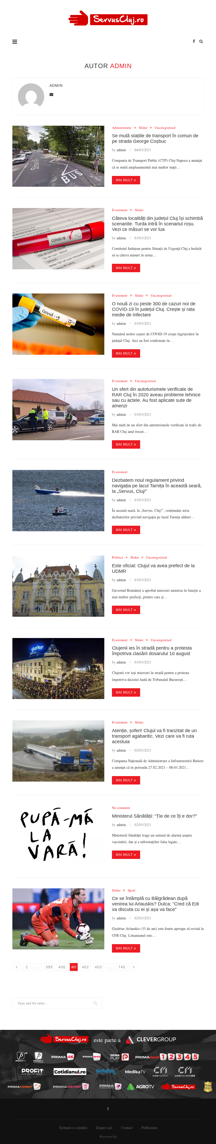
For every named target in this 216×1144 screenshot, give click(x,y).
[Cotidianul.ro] (69, 1071)
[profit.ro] (32, 1072)
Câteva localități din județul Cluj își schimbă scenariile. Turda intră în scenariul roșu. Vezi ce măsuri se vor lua (157, 224)
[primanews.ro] (92, 1057)
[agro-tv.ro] (140, 1086)
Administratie (121, 128)
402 (85, 967)
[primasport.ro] (167, 1057)
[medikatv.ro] (135, 1071)
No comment (121, 808)
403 (98, 967)
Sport (131, 890)
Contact (126, 1127)
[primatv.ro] (21, 1056)
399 (49, 967)
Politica (117, 557)
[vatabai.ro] (208, 1086)
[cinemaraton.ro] (160, 1072)
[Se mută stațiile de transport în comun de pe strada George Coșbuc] (58, 156)
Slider (143, 128)
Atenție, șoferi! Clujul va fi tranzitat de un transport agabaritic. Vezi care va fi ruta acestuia (154, 736)
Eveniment (119, 210)
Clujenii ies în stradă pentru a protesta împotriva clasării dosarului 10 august (152, 650)
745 (121, 967)
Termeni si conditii (73, 1127)
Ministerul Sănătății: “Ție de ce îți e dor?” (154, 816)
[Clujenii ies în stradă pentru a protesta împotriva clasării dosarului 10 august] (58, 668)
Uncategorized (165, 128)
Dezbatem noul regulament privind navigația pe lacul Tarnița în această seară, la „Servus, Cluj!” (157, 486)
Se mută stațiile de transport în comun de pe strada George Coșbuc (155, 138)
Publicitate (149, 1127)
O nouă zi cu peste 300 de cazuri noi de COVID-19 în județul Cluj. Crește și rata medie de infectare (153, 309)
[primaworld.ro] (110, 1086)
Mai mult (124, 180)
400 (62, 967)
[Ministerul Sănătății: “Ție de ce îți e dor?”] (58, 836)
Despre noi (104, 1127)
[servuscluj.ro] (178, 1086)
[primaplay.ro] (119, 1057)
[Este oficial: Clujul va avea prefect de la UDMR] (58, 586)
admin (56, 85)
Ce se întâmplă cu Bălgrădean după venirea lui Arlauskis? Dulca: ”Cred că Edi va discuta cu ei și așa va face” (155, 904)
